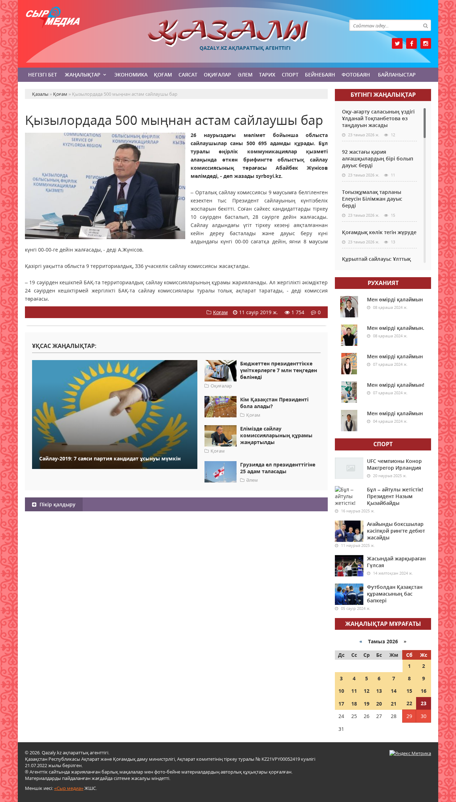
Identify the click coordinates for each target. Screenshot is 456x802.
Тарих (267, 74)
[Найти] (425, 25)
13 (379, 690)
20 (379, 703)
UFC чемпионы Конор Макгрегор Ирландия (394, 464)
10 (341, 690)
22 (409, 703)
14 (394, 690)
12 (366, 690)
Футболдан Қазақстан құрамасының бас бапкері (395, 594)
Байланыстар (397, 74)
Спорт (290, 74)
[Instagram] (425, 43)
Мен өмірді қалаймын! (395, 384)
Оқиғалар (217, 74)
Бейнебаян (320, 74)
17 (341, 703)
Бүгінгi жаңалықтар (383, 95)
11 (354, 690)
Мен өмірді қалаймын (395, 299)
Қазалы (228, 33)
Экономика (130, 74)
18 (354, 703)
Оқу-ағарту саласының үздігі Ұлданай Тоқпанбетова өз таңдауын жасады (378, 118)
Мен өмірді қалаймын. (395, 328)
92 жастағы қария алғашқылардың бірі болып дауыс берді (377, 158)
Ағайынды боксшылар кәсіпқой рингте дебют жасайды (396, 531)
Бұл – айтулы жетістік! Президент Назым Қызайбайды (395, 496)
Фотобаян (356, 74)
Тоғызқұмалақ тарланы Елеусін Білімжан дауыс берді (372, 199)
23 (423, 703)
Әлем (245, 74)
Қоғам (163, 74)
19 (366, 703)
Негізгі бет (42, 74)
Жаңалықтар (82, 74)
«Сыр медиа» (68, 788)
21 (394, 703)
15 (409, 690)
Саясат (187, 74)
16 (423, 690)
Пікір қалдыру (57, 504)
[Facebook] (411, 43)
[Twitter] (397, 43)
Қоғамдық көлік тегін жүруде (379, 232)
